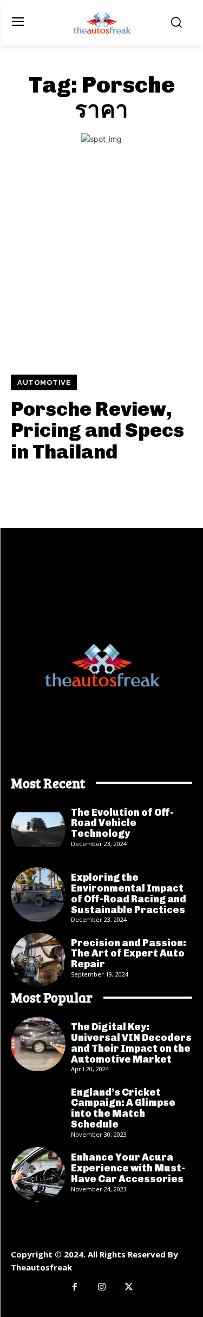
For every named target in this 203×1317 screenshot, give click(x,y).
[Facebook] (75, 1287)
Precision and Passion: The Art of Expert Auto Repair (128, 954)
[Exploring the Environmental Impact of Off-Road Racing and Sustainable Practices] (38, 894)
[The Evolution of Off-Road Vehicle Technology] (38, 829)
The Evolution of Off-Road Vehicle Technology (122, 823)
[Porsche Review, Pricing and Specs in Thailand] (101, 267)
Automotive (43, 382)
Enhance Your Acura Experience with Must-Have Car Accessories (128, 1168)
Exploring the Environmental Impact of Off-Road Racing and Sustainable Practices (128, 893)
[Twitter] (129, 1287)
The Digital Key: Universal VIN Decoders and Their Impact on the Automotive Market (131, 1043)
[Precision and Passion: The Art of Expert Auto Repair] (38, 960)
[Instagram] (102, 1287)
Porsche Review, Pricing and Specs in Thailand (97, 430)
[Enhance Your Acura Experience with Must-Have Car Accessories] (38, 1174)
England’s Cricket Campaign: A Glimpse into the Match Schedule (123, 1108)
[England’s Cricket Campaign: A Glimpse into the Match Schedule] (38, 1109)
